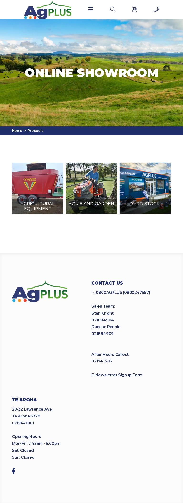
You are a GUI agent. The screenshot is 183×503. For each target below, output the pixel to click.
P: (121, 292)
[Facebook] (13, 472)
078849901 (23, 423)
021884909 (103, 333)
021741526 (102, 361)
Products (35, 130)
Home (17, 130)
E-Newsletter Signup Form (117, 375)
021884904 (103, 320)
